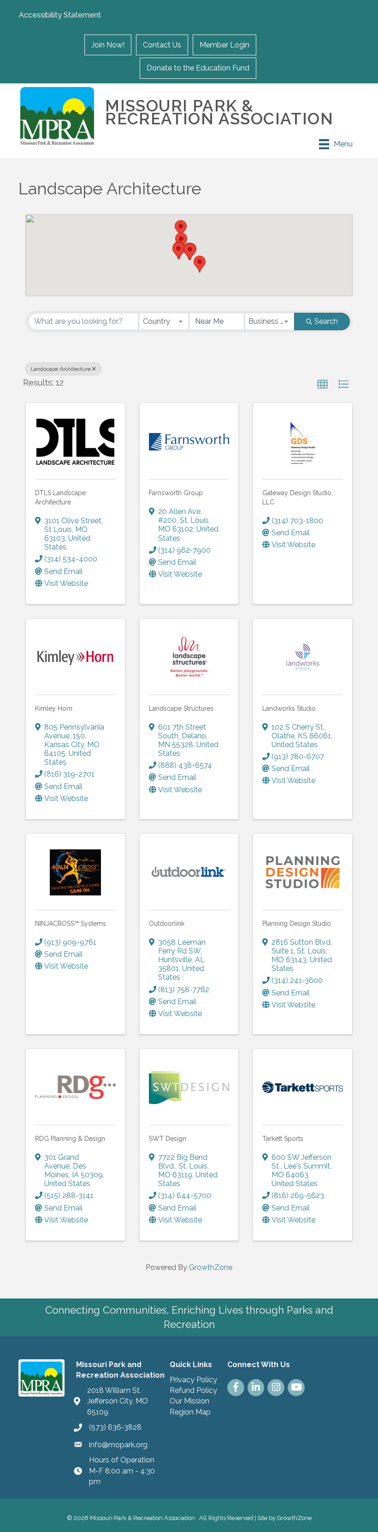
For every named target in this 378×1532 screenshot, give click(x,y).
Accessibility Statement (60, 15)
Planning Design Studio (296, 923)
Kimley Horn (53, 708)
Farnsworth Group (176, 493)
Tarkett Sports (282, 1138)
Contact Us (162, 45)
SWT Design (167, 1138)
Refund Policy (193, 1390)
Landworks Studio (289, 708)
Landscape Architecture (61, 369)
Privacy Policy (193, 1379)
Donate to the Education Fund (198, 68)
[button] (178, 251)
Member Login (224, 45)
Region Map (190, 1412)
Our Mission (189, 1401)
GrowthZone (210, 1267)
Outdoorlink (166, 923)
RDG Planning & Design (70, 1138)
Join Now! (107, 45)
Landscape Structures (181, 708)
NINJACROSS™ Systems (70, 923)
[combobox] (164, 321)
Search (326, 321)
